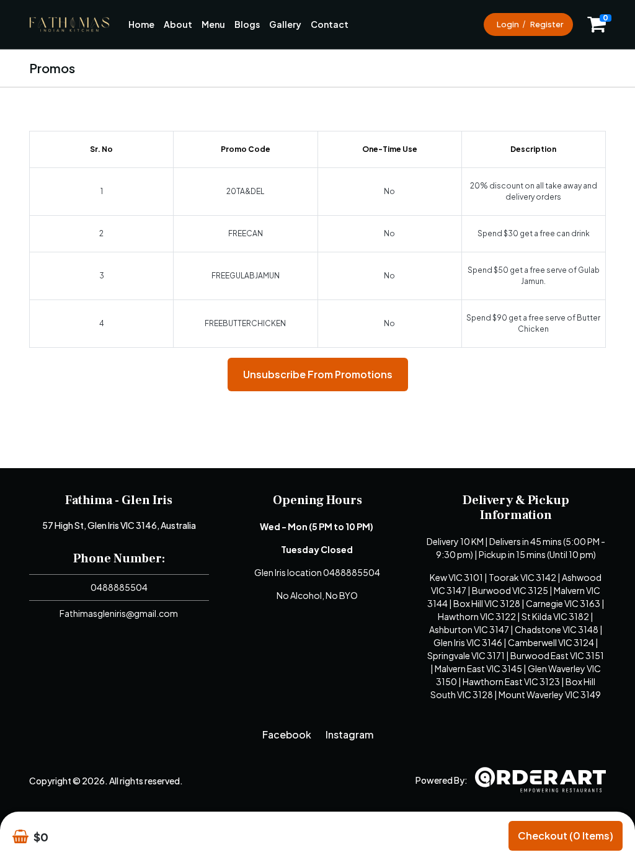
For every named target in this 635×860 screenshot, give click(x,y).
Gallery (285, 24)
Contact (330, 24)
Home (141, 24)
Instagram (349, 734)
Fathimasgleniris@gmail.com (119, 613)
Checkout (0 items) (565, 835)
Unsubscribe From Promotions (318, 374)
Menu (213, 24)
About (178, 24)
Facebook (286, 734)
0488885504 (119, 587)
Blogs (247, 24)
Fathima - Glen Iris (118, 500)
